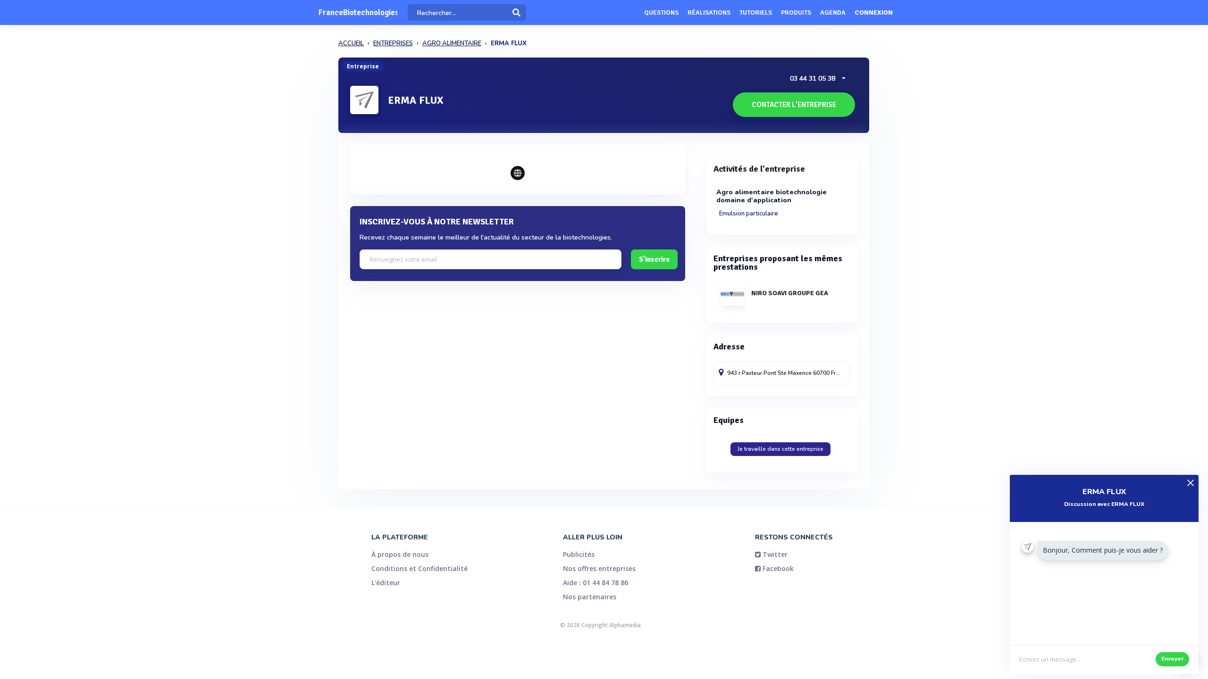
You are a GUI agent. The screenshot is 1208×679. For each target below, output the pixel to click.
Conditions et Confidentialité (419, 568)
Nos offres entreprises (599, 568)
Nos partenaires (589, 596)
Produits (796, 12)
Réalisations (709, 12)
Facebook (777, 568)
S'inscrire (654, 259)
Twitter (774, 554)
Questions (661, 12)
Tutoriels (755, 12)
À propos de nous (399, 554)
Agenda (833, 12)
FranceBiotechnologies (358, 12)
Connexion (874, 12)
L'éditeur (385, 582)
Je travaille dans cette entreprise (780, 449)
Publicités (579, 554)
